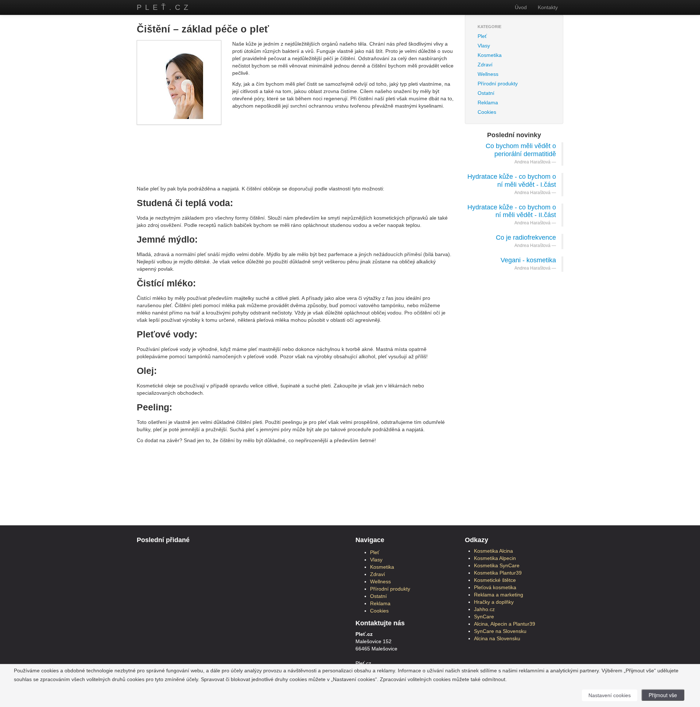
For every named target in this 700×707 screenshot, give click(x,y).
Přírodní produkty (498, 83)
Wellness (488, 74)
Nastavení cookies (609, 695)
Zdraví (485, 64)
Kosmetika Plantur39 (498, 573)
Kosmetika (490, 55)
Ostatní (486, 93)
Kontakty (548, 7)
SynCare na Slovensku (500, 631)
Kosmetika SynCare (497, 565)
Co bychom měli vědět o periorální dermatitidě (521, 150)
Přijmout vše (663, 695)
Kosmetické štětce (495, 580)
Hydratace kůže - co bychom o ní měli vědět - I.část (511, 180)
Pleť (482, 36)
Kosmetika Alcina (493, 551)
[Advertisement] (295, 148)
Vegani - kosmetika (528, 260)
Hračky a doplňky (494, 602)
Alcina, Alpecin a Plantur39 (504, 624)
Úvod (521, 7)
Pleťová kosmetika (495, 587)
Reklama (488, 102)
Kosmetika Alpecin (495, 558)
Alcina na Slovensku (497, 638)
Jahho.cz (484, 609)
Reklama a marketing (498, 595)
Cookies (487, 112)
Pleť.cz (164, 7)
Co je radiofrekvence (526, 237)
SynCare (484, 616)
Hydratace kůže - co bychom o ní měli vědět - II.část (511, 211)
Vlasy (484, 46)
